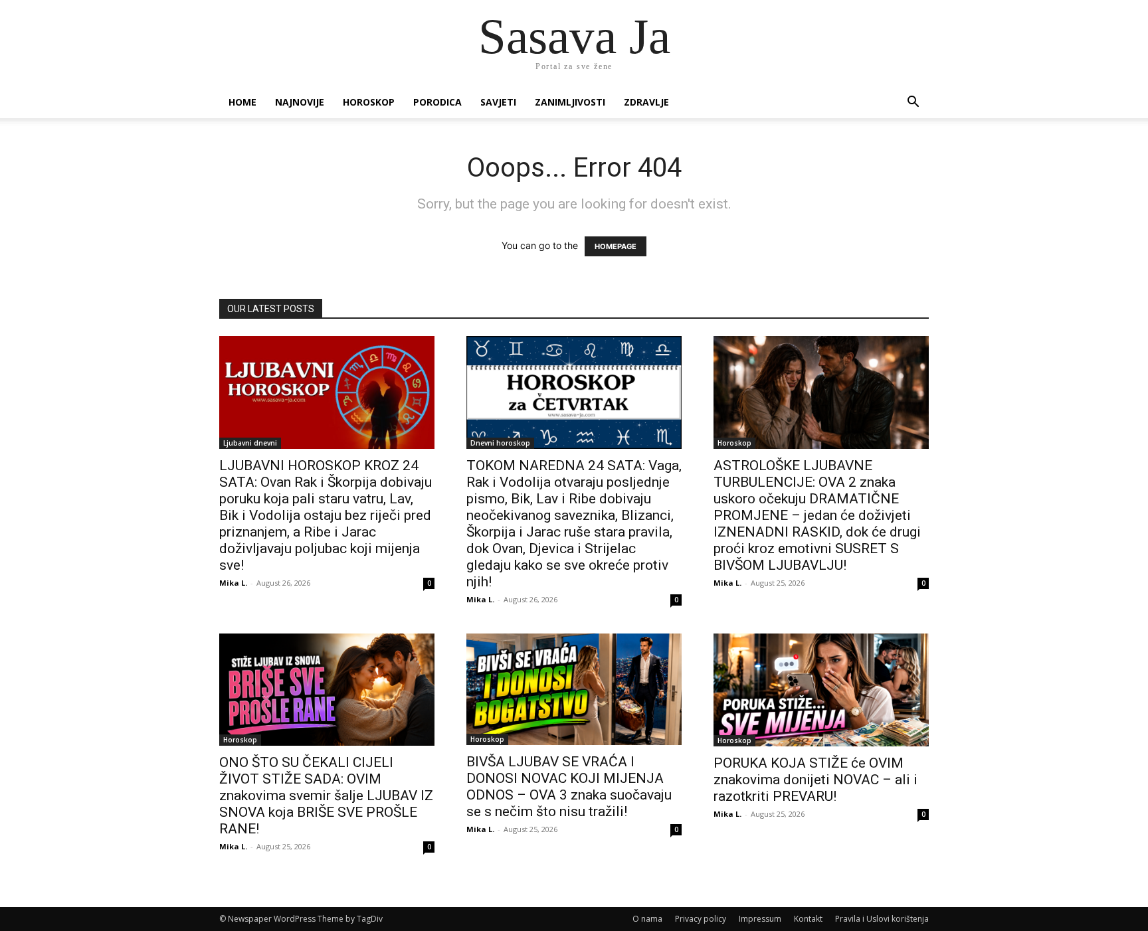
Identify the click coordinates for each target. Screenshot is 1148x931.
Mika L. (233, 583)
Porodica (437, 102)
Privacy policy (700, 918)
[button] (913, 103)
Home (242, 102)
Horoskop (369, 102)
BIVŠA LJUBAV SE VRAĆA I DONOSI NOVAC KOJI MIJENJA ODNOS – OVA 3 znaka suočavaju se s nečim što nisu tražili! (569, 786)
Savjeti (498, 102)
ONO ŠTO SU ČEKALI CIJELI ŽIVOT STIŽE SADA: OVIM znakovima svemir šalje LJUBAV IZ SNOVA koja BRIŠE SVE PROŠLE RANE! (326, 795)
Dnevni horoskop (500, 443)
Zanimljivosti (570, 102)
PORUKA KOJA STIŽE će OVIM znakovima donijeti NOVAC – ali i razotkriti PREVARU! (815, 779)
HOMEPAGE (615, 246)
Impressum (760, 918)
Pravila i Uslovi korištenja (882, 918)
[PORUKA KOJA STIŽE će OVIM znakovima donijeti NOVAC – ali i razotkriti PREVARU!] (821, 690)
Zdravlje (646, 102)
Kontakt (808, 918)
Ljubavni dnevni (250, 443)
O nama (647, 918)
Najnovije (299, 102)
